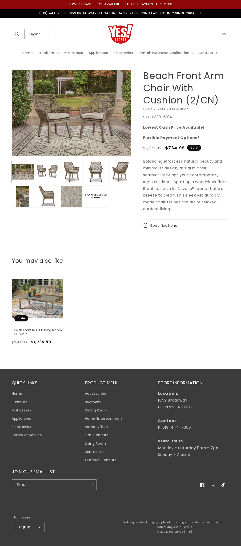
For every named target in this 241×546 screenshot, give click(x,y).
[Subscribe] (91, 484)
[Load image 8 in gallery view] (71, 196)
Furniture (20, 402)
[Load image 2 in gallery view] (47, 172)
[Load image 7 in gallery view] (47, 196)
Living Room (95, 443)
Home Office (96, 426)
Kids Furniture (97, 435)
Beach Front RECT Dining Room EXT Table (37, 332)
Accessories (95, 393)
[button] (17, 34)
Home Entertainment (103, 418)
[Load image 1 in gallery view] (23, 172)
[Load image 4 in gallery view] (96, 172)
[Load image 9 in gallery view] (96, 196)
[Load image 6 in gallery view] (23, 196)
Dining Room (96, 410)
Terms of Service (27, 435)
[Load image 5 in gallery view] (120, 172)
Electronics (21, 426)
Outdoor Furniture (101, 460)
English (35, 34)
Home (17, 393)
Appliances (21, 418)
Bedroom (93, 402)
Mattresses (21, 410)
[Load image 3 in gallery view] (71, 172)
